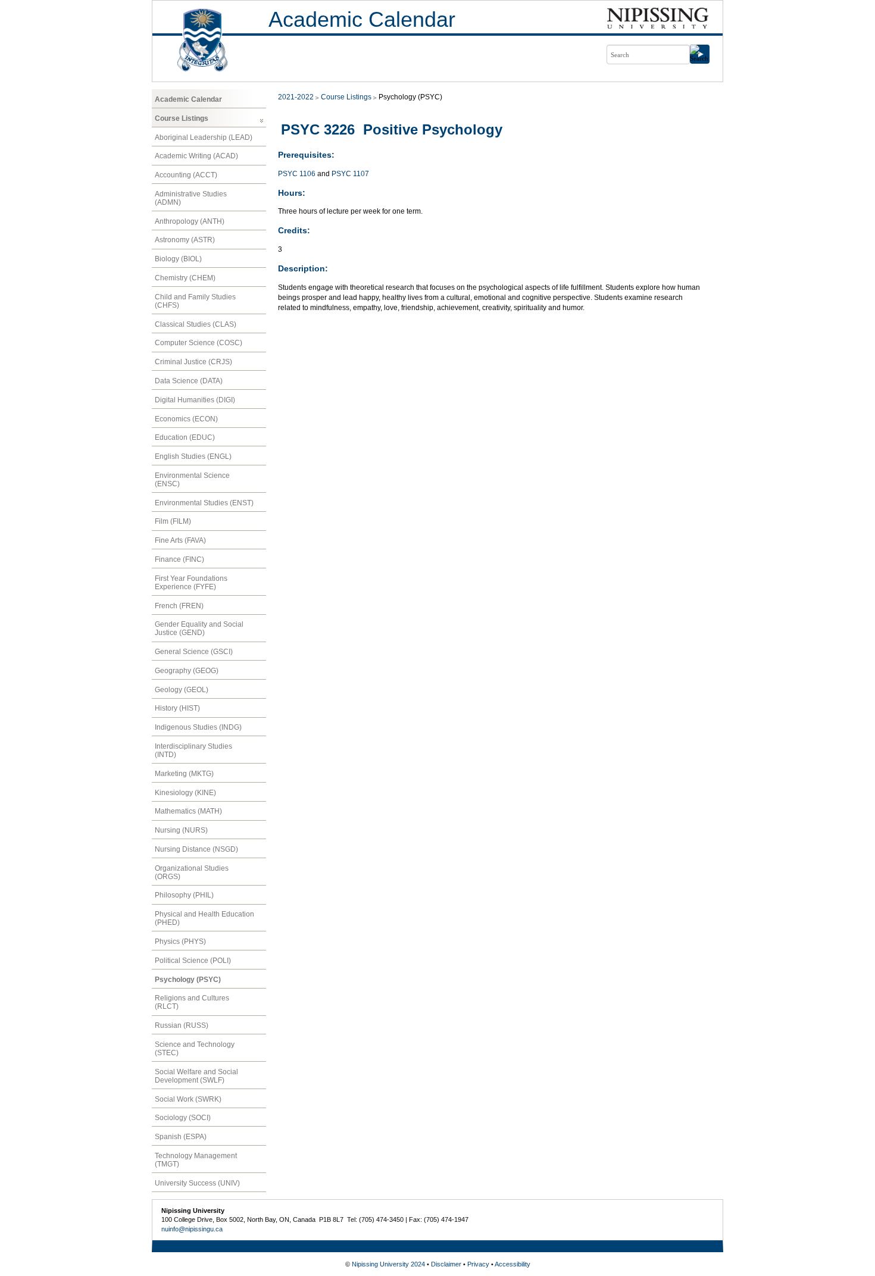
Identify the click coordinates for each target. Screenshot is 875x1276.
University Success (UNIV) (197, 1183)
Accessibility (512, 1264)
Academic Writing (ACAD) (196, 156)
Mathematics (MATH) (188, 811)
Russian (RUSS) (181, 1025)
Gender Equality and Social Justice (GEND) (199, 628)
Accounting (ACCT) (186, 175)
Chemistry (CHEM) (185, 278)
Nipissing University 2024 (388, 1264)
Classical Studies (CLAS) (195, 324)
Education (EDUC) (185, 437)
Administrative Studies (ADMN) (191, 198)
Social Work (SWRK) (188, 1099)
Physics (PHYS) (180, 941)
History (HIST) (177, 708)
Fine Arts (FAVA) (180, 540)
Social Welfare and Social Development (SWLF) (196, 1076)
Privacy (478, 1264)
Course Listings (181, 118)
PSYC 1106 (296, 174)
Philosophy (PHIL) (184, 895)
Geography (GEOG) (186, 671)
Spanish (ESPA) (181, 1137)
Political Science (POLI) (193, 960)
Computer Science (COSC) (198, 343)
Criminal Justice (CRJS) (193, 362)
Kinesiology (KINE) (185, 793)
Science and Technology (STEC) (195, 1048)
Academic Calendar (361, 19)
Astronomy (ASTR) (185, 240)
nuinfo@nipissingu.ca (192, 1229)
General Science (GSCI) (194, 652)
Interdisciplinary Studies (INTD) (193, 750)
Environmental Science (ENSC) (192, 479)
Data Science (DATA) (189, 381)
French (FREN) (179, 606)
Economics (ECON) (186, 419)
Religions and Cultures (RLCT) (192, 1002)
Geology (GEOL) (181, 690)
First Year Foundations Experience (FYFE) (191, 582)
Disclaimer (446, 1264)
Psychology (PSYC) (188, 979)
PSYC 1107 (350, 174)
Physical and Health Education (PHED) (204, 918)
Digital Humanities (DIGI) (195, 400)
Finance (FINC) (179, 559)
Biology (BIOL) (178, 259)
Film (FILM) (173, 521)
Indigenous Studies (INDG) (198, 727)
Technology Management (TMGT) (196, 1160)
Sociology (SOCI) (183, 1118)
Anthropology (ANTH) (189, 221)
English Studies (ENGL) (193, 456)
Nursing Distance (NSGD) (196, 849)
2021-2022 (296, 97)
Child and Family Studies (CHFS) (195, 301)
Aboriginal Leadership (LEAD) (203, 137)
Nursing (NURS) (181, 830)
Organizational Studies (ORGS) (192, 872)
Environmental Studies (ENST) (204, 503)
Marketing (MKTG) (184, 774)
